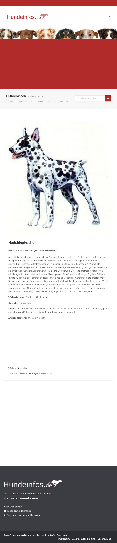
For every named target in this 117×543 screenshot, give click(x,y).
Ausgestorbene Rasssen (41, 101)
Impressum (64, 539)
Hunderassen (22, 101)
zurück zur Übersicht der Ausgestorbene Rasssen (30, 373)
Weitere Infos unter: (17, 368)
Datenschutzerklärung (83, 539)
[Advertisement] (58, 64)
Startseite (10, 101)
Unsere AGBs (104, 539)
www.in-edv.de (14, 506)
